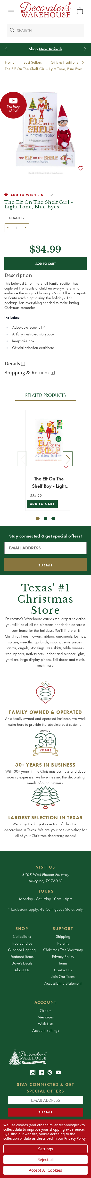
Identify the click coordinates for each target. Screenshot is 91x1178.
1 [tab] (38, 519)
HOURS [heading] (45, 891)
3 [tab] (53, 519)
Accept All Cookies (45, 1170)
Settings (45, 1149)
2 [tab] (45, 519)
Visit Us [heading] (45, 867)
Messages (45, 1017)
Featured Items (21, 956)
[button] (11, 11)
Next (68, 459)
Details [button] (12, 364)
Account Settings (45, 1030)
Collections (22, 936)
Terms (62, 963)
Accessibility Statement (63, 983)
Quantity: (17, 218)
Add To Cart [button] (42, 504)
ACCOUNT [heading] (45, 1002)
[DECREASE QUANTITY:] (8, 227)
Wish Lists (45, 1023)
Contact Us (63, 970)
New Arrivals (50, 48)
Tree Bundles (22, 943)
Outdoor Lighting (22, 949)
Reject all (45, 1159)
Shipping (63, 936)
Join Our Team (63, 976)
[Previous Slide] (6, 49)
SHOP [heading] (22, 928)
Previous (22, 459)
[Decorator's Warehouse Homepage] (45, 1057)
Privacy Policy (63, 956)
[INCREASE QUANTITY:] (25, 227)
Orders (45, 1010)
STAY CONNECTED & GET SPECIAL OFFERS (45, 1088)
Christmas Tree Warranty (63, 949)
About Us (21, 970)
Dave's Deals (21, 963)
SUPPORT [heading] (63, 928)
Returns (63, 943)
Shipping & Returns (27, 373)
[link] (32, 1072)
